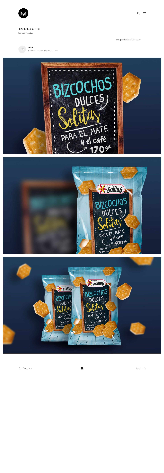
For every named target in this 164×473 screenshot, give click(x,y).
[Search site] (138, 13)
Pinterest (48, 50)
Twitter (40, 50)
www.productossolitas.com (128, 40)
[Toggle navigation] (144, 13)
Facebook (31, 50)
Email (56, 50)
